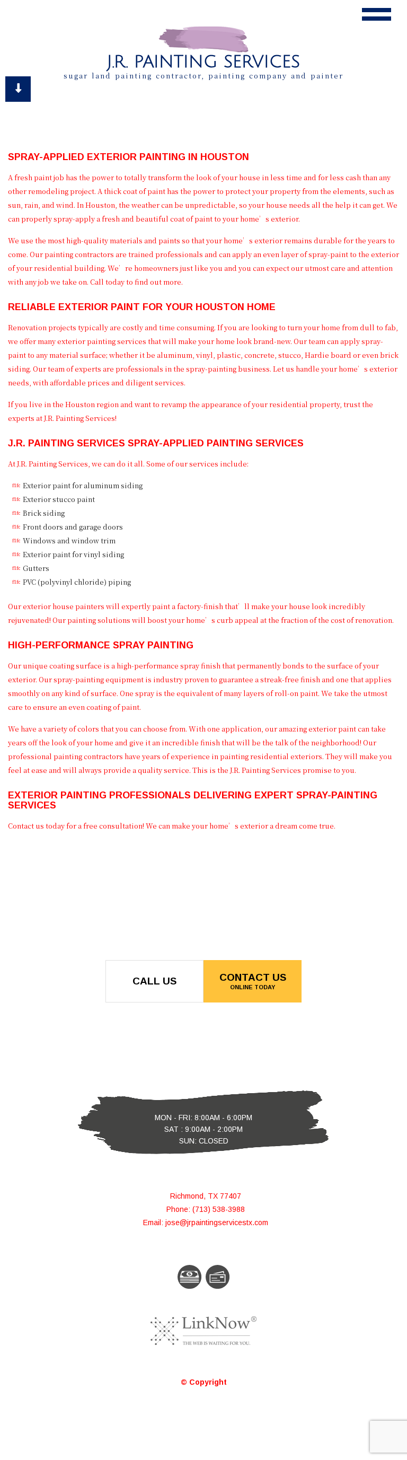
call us (154, 981)
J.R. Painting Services (203, 61)
